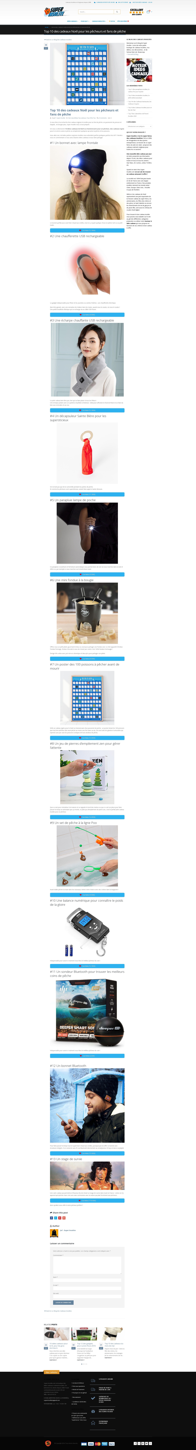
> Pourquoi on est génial (79, 1395)
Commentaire (58, 1255)
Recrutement (77, 1399)
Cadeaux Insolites (98, 21)
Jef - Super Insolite (59, 118)
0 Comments (103, 118)
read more (53, 1358)
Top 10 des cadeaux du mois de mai (59, 1344)
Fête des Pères (122, 21)
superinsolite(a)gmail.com (52, 1402)
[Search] (117, 12)
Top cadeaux (82, 118)
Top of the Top (91, 118)
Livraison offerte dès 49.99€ (106, 2)
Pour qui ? (84, 21)
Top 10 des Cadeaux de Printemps (114, 1344)
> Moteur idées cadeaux (139, 2)
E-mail (55, 1285)
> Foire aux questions (78, 1388)
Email (63, 1217)
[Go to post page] (56, 1333)
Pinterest (59, 1217)
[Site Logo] (56, 12)
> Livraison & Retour (77, 1385)
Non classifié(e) (73, 118)
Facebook (51, 1217)
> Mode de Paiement (77, 1392)
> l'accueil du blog (132, 54)
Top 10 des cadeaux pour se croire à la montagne (85, 1345)
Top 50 (112, 21)
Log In (150, 2)
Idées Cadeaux (72, 21)
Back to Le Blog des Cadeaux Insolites (59, 40)
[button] (82, 1366)
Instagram (150, 1445)
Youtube (146, 1445)
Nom (55, 1277)
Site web (56, 1293)
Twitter (55, 1217)
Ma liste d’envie (123, 2)
